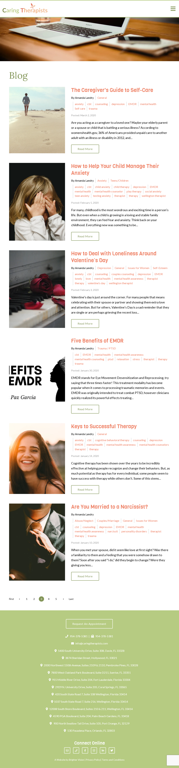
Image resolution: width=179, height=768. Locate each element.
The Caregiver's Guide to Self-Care (112, 90)
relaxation (123, 359)
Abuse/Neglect (84, 520)
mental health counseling (89, 359)
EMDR (132, 104)
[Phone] (76, 750)
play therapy (134, 191)
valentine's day (96, 283)
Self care (80, 108)
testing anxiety (102, 195)
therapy (133, 195)
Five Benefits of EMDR (97, 340)
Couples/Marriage (108, 520)
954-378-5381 (79, 636)
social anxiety (153, 191)
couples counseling (123, 274)
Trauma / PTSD (106, 348)
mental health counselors (154, 444)
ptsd (110, 359)
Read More (85, 148)
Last (71, 598)
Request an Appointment (89, 623)
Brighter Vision (76, 759)
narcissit (113, 531)
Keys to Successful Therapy (104, 426)
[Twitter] (112, 750)
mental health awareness (128, 278)
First (11, 598)
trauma (93, 108)
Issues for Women (138, 268)
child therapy (121, 186)
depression (118, 104)
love (88, 278)
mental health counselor (109, 191)
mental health (148, 104)
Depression (104, 268)
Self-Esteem (160, 268)
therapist (119, 195)
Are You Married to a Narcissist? (109, 506)
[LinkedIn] (103, 750)
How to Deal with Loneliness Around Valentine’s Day (113, 257)
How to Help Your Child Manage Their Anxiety (115, 170)
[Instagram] (94, 750)
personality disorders (134, 531)
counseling (101, 104)
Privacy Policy (93, 759)
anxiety (79, 104)
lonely (78, 278)
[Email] (67, 750)
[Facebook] (85, 750)
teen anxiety (82, 195)
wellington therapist (154, 195)
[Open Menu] (173, 9)
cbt (89, 104)
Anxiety (102, 180)
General (102, 97)
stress (136, 359)
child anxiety (102, 186)
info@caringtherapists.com (91, 643)
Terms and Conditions (113, 759)
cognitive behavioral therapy (112, 440)
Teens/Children (119, 180)
